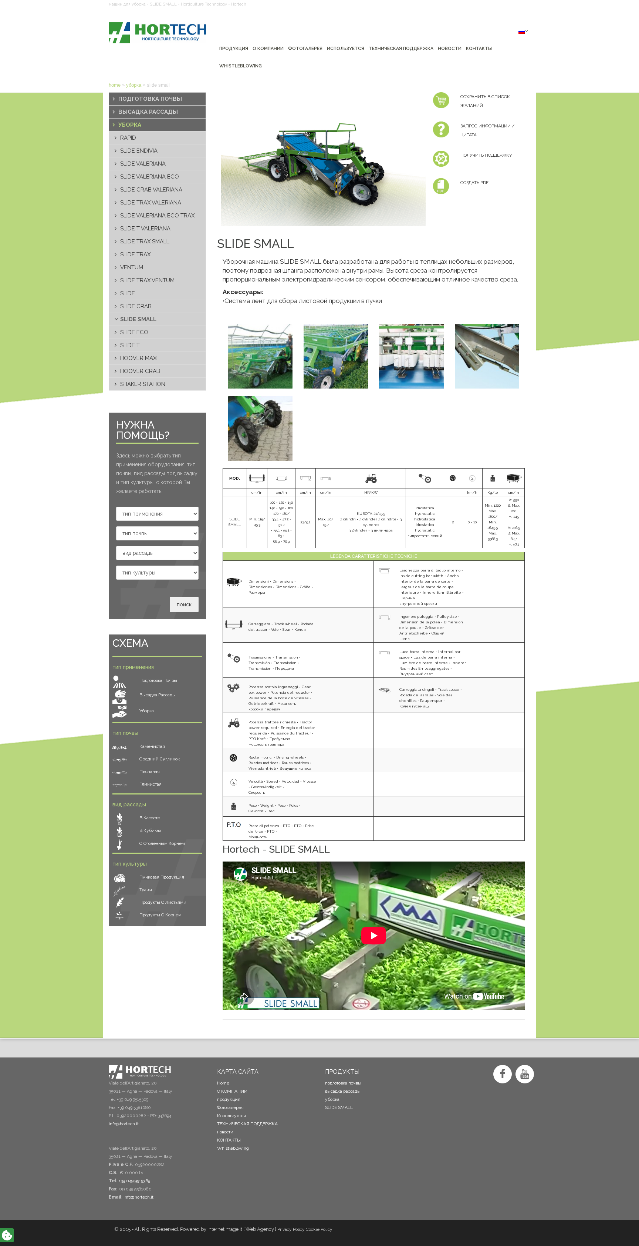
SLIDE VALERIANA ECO (149, 176)
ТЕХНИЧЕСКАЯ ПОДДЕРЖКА (247, 1123)
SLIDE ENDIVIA (139, 150)
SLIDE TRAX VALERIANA (150, 202)
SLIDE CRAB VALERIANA (151, 189)
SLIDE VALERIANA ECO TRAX (157, 215)
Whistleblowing (233, 1148)
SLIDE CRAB (136, 306)
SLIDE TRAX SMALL (144, 241)
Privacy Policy (291, 1229)
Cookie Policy (319, 1229)
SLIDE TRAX (135, 254)
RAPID (128, 137)
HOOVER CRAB (140, 371)
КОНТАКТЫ (229, 1140)
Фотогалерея (230, 1107)
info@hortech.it (138, 1197)
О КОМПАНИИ (232, 1091)
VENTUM (131, 267)
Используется (231, 1115)
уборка (133, 85)
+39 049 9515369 (134, 1180)
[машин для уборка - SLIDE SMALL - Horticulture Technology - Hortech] (157, 32)
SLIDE (127, 293)
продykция (228, 1099)
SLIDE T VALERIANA (145, 228)
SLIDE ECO (134, 332)
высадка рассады (148, 112)
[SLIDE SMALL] (319, 159)
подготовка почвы (150, 99)
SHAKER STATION (142, 384)
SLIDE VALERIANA (143, 163)
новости (225, 1132)
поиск (184, 604)
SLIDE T (130, 345)
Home (115, 85)
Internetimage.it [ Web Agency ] (241, 1229)
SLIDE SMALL (138, 319)
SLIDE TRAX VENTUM (147, 280)
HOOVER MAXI (139, 358)
